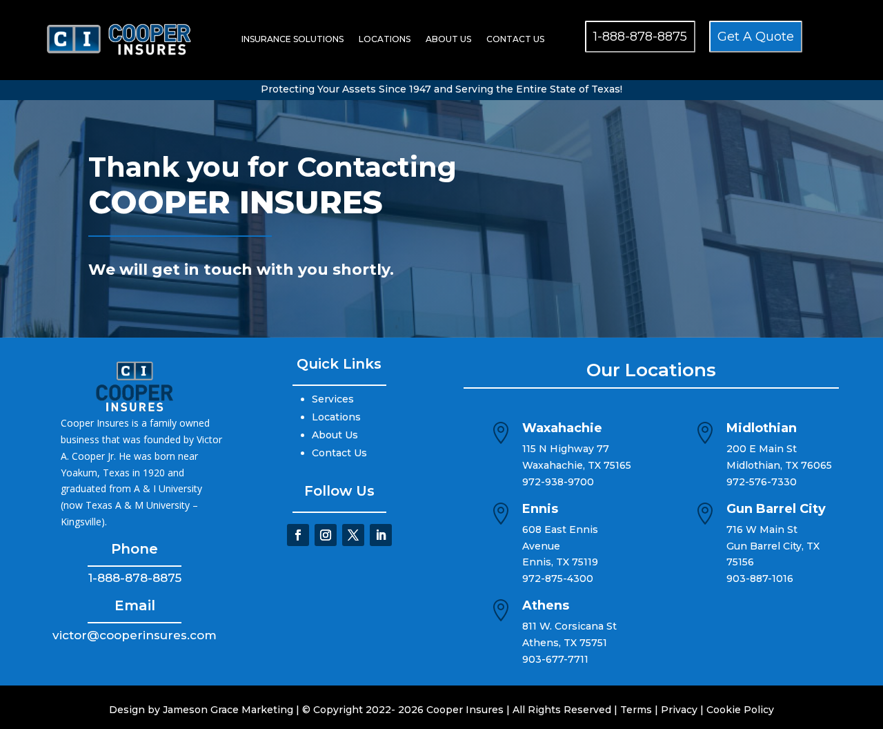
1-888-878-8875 (640, 36)
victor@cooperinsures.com (134, 635)
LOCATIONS (384, 39)
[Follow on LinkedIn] (381, 535)
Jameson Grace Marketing (228, 709)
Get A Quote (755, 36)
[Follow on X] (353, 535)
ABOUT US (448, 39)
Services (333, 399)
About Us (335, 435)
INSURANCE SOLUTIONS (292, 39)
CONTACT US (515, 39)
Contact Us (339, 453)
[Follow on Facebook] (298, 535)
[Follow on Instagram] (326, 535)
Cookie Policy (740, 709)
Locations (336, 417)
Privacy (679, 709)
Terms (636, 709)
